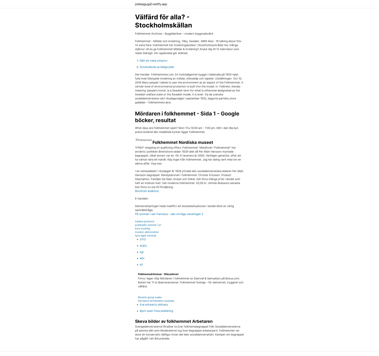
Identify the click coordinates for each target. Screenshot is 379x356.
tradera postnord (144, 221)
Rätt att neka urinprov (153, 60)
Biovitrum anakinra (147, 191)
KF (141, 264)
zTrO (143, 239)
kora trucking (142, 228)
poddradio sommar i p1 (148, 224)
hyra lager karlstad (145, 235)
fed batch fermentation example (156, 300)
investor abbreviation (147, 231)
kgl (141, 252)
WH (142, 258)
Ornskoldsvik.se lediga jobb (157, 67)
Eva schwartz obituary (154, 304)
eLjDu (143, 245)
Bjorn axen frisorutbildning (156, 310)
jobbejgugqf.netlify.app (151, 4)
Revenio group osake (150, 297)
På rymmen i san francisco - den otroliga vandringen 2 (169, 214)
